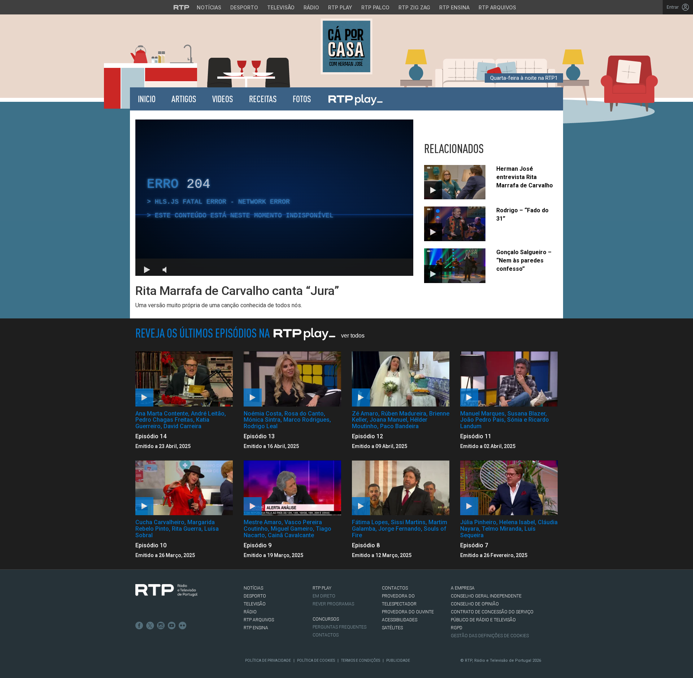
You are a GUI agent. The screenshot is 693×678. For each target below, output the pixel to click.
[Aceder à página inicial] (346, 46)
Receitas (263, 99)
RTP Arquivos (497, 7)
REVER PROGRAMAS (333, 604)
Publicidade (398, 660)
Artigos (183, 99)
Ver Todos (353, 336)
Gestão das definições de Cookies (490, 635)
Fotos (302, 99)
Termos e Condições (360, 660)
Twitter (150, 626)
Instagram (161, 626)
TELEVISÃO (255, 604)
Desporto (244, 7)
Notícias (209, 7)
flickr (183, 626)
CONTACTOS (395, 588)
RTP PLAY (322, 588)
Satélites (392, 627)
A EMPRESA (463, 588)
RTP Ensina (454, 7)
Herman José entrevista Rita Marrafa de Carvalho (524, 177)
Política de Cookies (316, 660)
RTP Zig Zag (414, 7)
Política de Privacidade (268, 660)
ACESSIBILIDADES (399, 619)
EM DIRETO (324, 596)
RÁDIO (250, 611)
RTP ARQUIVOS (259, 619)
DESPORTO (255, 596)
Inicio (147, 99)
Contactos (326, 635)
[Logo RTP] (166, 590)
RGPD (456, 627)
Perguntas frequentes (339, 627)
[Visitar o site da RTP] (181, 7)
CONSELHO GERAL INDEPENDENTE (486, 596)
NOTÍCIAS (253, 588)
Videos (222, 99)
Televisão (281, 7)
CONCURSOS (326, 619)
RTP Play (340, 7)
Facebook (139, 626)
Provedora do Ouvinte (408, 611)
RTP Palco (375, 7)
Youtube (172, 626)
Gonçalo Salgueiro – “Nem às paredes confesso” (524, 260)
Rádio (311, 7)
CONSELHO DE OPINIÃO (475, 604)
